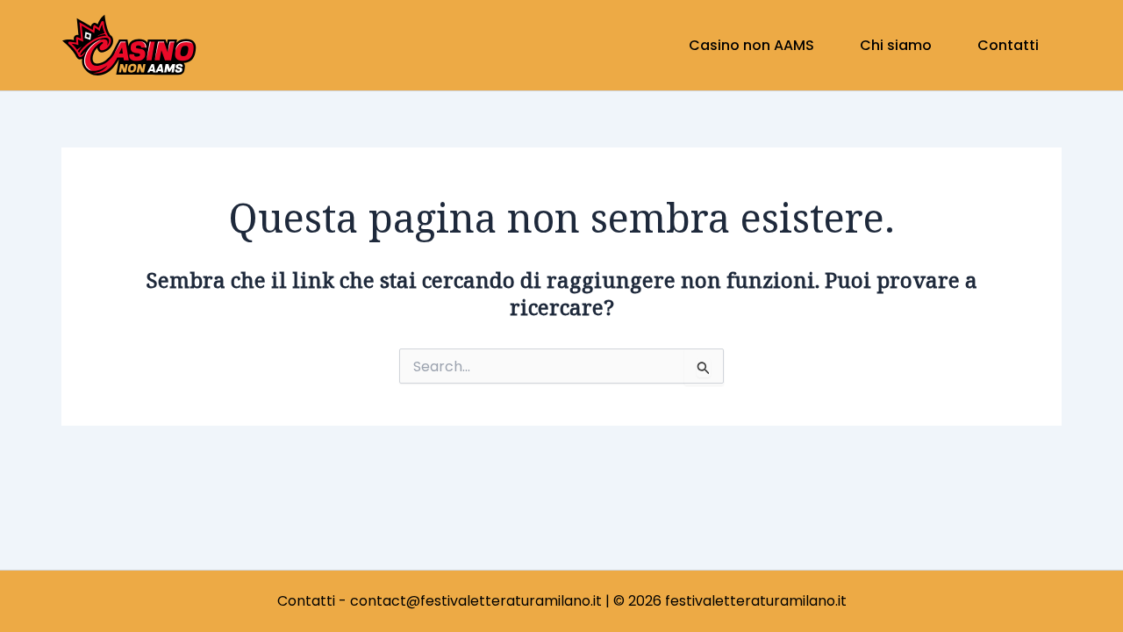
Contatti (306, 601)
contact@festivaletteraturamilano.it (476, 601)
